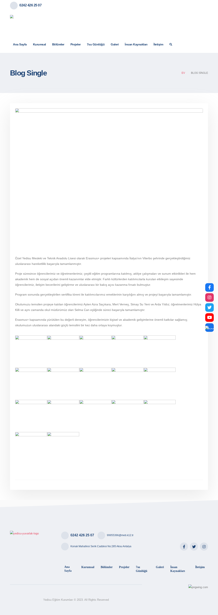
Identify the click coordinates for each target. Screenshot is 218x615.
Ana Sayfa (20, 44)
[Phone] (209, 327)
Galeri (115, 44)
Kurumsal (39, 44)
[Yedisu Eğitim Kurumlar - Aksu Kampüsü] (31, 23)
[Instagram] (204, 546)
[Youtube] (209, 317)
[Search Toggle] (171, 44)
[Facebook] (184, 546)
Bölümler (58, 44)
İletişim (158, 44)
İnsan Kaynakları (136, 44)
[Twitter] (194, 546)
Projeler (75, 44)
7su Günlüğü (96, 44)
